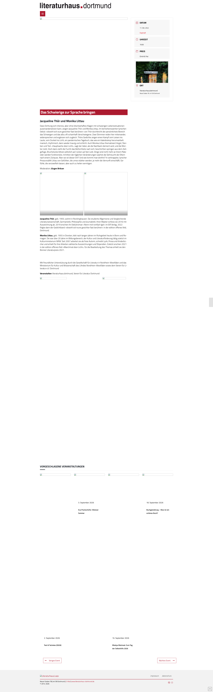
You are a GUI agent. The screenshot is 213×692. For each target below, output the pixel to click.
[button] (42, 13)
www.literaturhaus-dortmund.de (82, 681)
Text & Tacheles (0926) (52, 645)
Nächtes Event (165, 660)
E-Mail (68, 681)
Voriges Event (54, 660)
